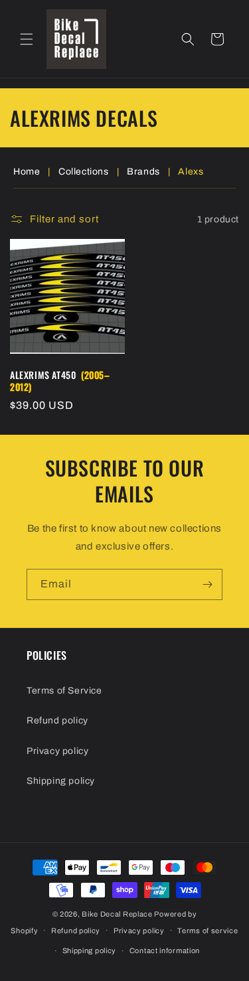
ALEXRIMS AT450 (60, 381)
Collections (83, 172)
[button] (26, 39)
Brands (143, 172)
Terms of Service (64, 691)
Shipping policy (61, 781)
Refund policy (57, 720)
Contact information (164, 950)
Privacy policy (57, 751)
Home (26, 172)
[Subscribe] (207, 584)
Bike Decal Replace (117, 914)
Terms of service (207, 931)
